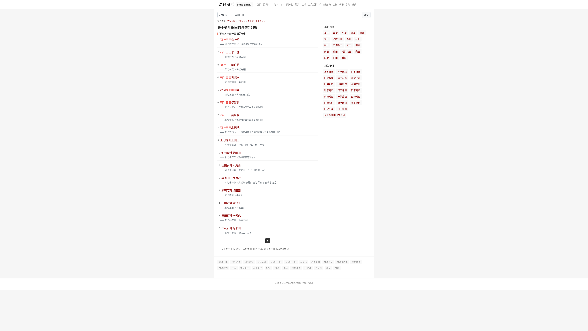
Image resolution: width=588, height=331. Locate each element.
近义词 (318, 267)
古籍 (335, 4)
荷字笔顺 (355, 84)
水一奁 (229, 52)
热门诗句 (249, 261)
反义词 (308, 267)
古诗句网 (231, 20)
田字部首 (328, 84)
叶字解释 (342, 71)
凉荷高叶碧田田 (231, 190)
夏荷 (353, 32)
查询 (366, 14)
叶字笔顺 (328, 90)
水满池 (229, 127)
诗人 (282, 4)
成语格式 (223, 267)
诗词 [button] (265, 4)
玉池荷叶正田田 (229, 140)
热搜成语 (356, 261)
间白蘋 (229, 65)
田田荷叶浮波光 (231, 203)
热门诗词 (236, 261)
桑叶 (349, 39)
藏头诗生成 (300, 4)
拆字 (268, 267)
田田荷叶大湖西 (231, 165)
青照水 (229, 77)
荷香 (362, 32)
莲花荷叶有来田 (231, 228)
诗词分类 (223, 261)
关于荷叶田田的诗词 (334, 115)
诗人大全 (262, 261)
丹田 (326, 51)
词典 (354, 4)
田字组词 (328, 108)
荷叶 (326, 32)
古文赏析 (312, 4)
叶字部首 (355, 77)
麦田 (349, 45)
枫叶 (326, 45)
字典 (347, 4)
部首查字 (257, 267)
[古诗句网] (226, 4)
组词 (277, 267)
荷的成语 (328, 96)
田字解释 (355, 71)
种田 (335, 51)
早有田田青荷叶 (231, 178)
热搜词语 (296, 267)
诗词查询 (326, 4)
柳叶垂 (229, 40)
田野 (357, 45)
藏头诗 (303, 261)
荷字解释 (328, 71)
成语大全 (328, 261)
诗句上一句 (275, 261)
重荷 (335, 32)
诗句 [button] (273, 4)
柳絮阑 (229, 102)
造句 (328, 267)
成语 (341, 4)
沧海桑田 (337, 45)
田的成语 (355, 96)
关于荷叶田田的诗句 (257, 20)
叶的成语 (342, 96)
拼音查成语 (342, 261)
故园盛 (229, 90)
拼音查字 (244, 267)
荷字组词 (342, 102)
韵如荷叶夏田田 (231, 153)
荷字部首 (342, 77)
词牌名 (289, 4)
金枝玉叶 (337, 39)
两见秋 (229, 115)
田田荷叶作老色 (231, 215)
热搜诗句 (241, 20)
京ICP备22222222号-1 (302, 283)
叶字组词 (355, 102)
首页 (259, 4)
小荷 (344, 32)
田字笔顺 (342, 90)
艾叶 (326, 39)
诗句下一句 (290, 261)
